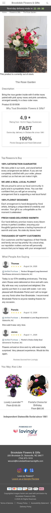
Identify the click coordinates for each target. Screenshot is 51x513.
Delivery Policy (25, 506)
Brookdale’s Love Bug (30, 317)
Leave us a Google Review (25, 478)
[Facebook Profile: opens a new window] (25, 470)
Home (4, 12)
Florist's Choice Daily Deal (31, 339)
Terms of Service (6, 503)
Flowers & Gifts (14, 12)
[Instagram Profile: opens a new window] (19, 470)
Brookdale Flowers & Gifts (26, 3)
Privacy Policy (22, 503)
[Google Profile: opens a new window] (32, 470)
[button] (45, 506)
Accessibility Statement (40, 503)
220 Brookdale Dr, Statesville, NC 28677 (25, 455)
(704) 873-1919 (26, 458)
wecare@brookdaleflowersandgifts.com (25, 460)
